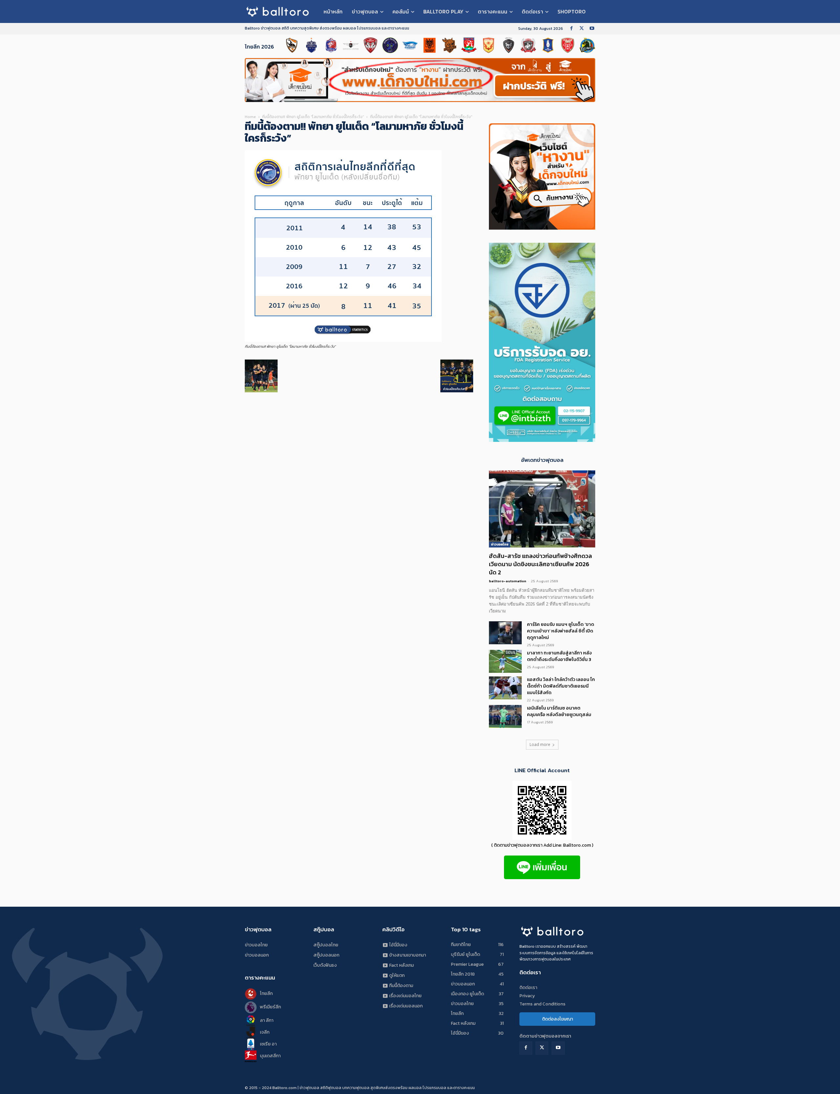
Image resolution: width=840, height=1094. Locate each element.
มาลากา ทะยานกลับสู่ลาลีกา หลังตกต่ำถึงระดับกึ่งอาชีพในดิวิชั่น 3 (559, 656)
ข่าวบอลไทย (499, 544)
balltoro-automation (507, 581)
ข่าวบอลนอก (257, 955)
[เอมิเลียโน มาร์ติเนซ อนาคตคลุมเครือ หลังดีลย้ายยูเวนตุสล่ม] (505, 716)
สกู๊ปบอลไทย (325, 944)
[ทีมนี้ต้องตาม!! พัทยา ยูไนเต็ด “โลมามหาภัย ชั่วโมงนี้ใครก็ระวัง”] (343, 340)
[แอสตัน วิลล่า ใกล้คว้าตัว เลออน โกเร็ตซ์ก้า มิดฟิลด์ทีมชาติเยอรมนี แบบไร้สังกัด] (505, 687)
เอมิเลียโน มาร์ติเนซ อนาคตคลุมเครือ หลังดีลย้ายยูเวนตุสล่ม (559, 711)
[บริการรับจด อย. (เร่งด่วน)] (542, 228)
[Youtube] (591, 28)
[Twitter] (581, 28)
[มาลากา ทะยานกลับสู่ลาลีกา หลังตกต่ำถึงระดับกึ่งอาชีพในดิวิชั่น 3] (505, 661)
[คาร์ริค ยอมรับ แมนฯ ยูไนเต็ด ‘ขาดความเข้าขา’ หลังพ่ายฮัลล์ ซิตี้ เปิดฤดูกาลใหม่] (505, 632)
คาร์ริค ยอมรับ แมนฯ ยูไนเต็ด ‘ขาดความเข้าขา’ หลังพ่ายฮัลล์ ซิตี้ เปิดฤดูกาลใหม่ (560, 631)
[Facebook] (571, 28)
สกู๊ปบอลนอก (326, 955)
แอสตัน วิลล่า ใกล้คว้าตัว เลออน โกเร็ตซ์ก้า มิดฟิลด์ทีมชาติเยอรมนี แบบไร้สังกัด (561, 686)
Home (250, 117)
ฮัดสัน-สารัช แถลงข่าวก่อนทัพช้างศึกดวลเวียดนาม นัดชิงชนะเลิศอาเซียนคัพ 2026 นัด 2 (540, 564)
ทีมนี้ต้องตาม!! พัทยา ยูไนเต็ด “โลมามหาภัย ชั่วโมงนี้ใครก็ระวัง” (313, 117)
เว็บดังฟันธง (325, 965)
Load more (540, 744)
